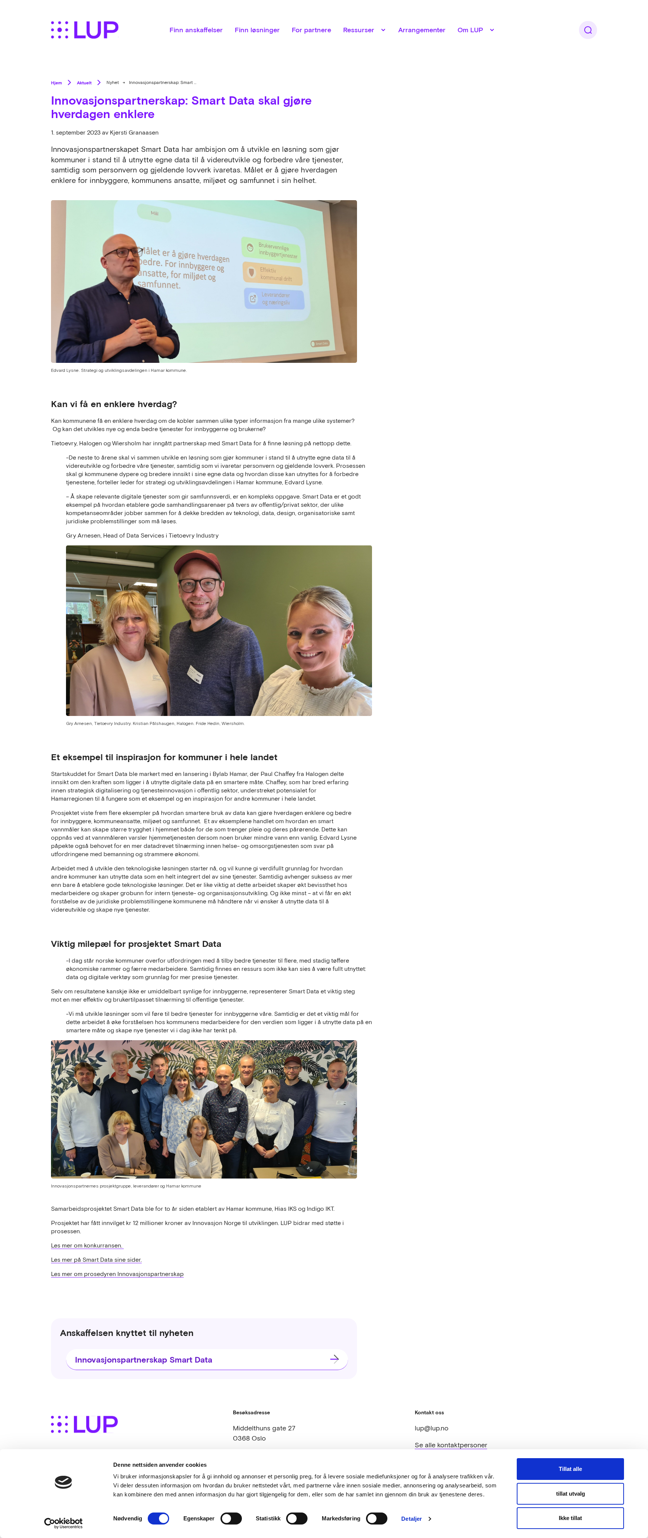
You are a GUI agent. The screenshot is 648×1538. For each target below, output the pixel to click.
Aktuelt (84, 82)
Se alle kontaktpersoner (451, 1445)
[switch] (231, 1519)
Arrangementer (422, 30)
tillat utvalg (570, 1493)
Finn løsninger (257, 30)
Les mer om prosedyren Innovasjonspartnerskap (117, 1273)
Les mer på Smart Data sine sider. (96, 1259)
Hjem (56, 82)
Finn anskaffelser (196, 30)
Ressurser (358, 30)
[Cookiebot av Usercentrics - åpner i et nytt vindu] (63, 1523)
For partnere (311, 30)
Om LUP (470, 30)
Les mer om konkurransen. (87, 1245)
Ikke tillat (570, 1518)
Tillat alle (570, 1469)
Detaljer (411, 1519)
